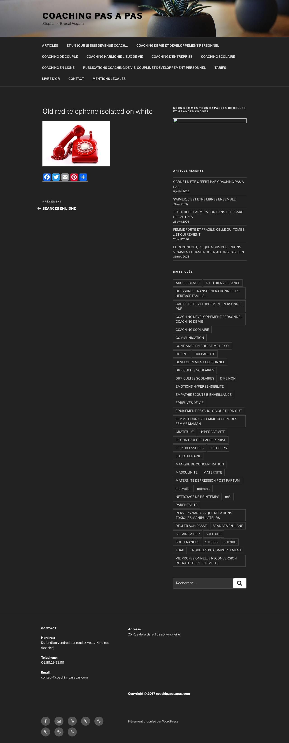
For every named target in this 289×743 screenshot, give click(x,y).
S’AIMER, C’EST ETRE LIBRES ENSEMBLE (204, 199)
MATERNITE (212, 472)
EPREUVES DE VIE (190, 403)
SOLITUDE (213, 534)
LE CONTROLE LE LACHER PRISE (201, 440)
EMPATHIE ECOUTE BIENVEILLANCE (204, 394)
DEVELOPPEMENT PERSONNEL (200, 362)
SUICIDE (230, 542)
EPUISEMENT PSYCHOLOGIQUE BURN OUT (209, 411)
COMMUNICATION (190, 338)
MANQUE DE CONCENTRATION (200, 464)
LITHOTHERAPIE (188, 456)
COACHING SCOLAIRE (218, 56)
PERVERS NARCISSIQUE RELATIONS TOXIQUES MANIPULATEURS (204, 515)
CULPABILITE (205, 354)
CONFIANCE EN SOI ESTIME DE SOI (203, 346)
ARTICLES (50, 45)
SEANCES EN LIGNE (228, 526)
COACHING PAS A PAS (92, 16)
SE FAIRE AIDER (188, 534)
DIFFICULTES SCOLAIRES (195, 370)
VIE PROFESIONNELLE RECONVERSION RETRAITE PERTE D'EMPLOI (206, 560)
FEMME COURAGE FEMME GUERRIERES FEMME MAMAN (206, 421)
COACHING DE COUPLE (60, 56)
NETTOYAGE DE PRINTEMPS (197, 497)
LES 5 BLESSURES (190, 448)
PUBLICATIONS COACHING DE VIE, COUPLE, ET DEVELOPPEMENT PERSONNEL (144, 67)
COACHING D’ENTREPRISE (171, 56)
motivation (183, 488)
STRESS (211, 542)
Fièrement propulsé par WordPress (153, 721)
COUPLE (182, 354)
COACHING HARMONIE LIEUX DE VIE (114, 56)
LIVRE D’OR (51, 79)
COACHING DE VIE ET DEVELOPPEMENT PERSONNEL (177, 45)
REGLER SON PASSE (191, 526)
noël (228, 497)
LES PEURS (218, 448)
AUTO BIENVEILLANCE (222, 283)
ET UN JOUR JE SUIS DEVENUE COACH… (97, 45)
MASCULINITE (187, 472)
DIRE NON (228, 378)
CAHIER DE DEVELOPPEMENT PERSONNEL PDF (209, 306)
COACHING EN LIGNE (58, 67)
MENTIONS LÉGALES (109, 79)
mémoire (203, 488)
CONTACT (76, 79)
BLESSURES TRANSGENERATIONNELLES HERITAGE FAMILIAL (207, 293)
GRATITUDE (185, 432)
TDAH (180, 550)
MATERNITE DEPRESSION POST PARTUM (208, 480)
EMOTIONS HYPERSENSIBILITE (200, 386)
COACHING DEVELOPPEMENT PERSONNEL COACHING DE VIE (209, 319)
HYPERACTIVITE (212, 432)
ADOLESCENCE (188, 283)
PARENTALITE (187, 505)
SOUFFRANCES (187, 542)
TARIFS (220, 67)
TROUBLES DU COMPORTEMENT (215, 550)
